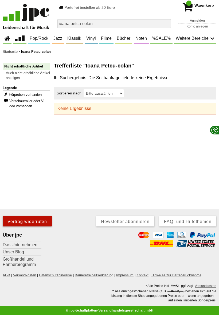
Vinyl (91, 38)
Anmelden (197, 20)
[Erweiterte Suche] (166, 23)
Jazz (57, 38)
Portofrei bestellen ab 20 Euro (89, 7)
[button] (29, 75)
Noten (141, 38)
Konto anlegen (197, 26)
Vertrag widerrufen (27, 221)
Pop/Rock (39, 38)
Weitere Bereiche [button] (192, 38)
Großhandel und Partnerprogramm (19, 262)
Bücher (123, 38)
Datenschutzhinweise (55, 275)
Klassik (74, 38)
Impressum (125, 275)
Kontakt (142, 275)
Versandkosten (24, 275)
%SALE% (161, 38)
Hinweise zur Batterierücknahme (176, 275)
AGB (6, 275)
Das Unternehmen (20, 244)
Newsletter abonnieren (125, 221)
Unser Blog (13, 252)
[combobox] (114, 23)
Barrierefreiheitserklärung (94, 275)
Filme (106, 38)
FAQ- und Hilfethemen (188, 221)
